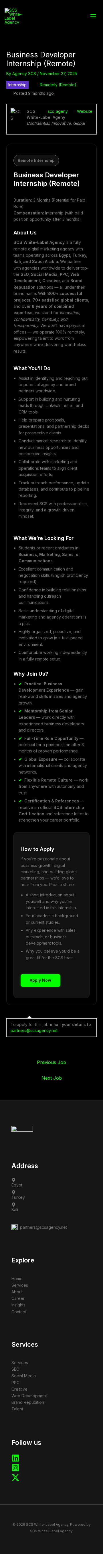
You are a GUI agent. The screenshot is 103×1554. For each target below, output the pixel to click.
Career (18, 1298)
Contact (18, 1311)
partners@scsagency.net (34, 1030)
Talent (17, 1408)
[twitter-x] (15, 1479)
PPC (15, 1382)
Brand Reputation (27, 1402)
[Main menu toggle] (93, 16)
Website (84, 111)
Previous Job (51, 1062)
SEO (15, 1369)
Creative (19, 1389)
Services (19, 1285)
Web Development (29, 1395)
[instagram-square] (15, 1470)
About (17, 1291)
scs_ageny (58, 111)
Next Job (51, 1078)
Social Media (23, 1375)
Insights (18, 1304)
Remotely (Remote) (58, 84)
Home (17, 1278)
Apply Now (40, 980)
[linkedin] (15, 1460)
